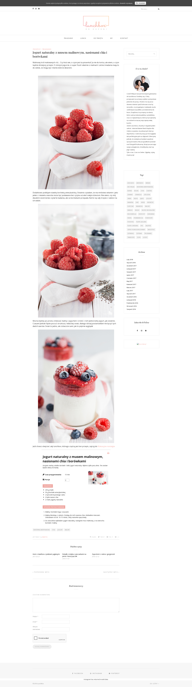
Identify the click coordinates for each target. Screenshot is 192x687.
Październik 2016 (132, 303)
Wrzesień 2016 (132, 306)
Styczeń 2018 (131, 263)
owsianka (150, 214)
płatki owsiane (133, 225)
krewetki (150, 202)
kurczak (131, 206)
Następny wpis (111, 572)
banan (148, 183)
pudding (131, 222)
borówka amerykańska (42, 530)
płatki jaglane (141, 222)
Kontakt (124, 38)
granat (130, 194)
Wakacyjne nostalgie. (106, 446)
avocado (131, 183)
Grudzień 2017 (131, 266)
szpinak (139, 233)
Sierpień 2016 (131, 309)
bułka (136, 190)
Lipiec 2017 (130, 275)
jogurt (60, 530)
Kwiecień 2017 (131, 284)
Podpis (35, 616)
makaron (139, 206)
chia (53, 530)
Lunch (83, 38)
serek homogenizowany (136, 229)
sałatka (148, 225)
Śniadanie (68, 38)
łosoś (145, 237)
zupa (138, 237)
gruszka (147, 194)
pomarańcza (138, 218)
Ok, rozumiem (140, 3)
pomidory (149, 218)
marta (45, 537)
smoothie (151, 229)
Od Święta (98, 38)
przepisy (37, 49)
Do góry (154, 684)
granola (138, 194)
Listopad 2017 (131, 269)
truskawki (148, 233)
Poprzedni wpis (41, 572)
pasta (129, 218)
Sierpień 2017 (131, 272)
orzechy (142, 214)
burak (130, 190)
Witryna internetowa (36, 628)
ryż (142, 225)
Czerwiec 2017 (131, 278)
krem (143, 202)
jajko (142, 198)
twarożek (131, 237)
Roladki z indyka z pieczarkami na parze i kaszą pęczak (74, 555)
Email (35, 622)
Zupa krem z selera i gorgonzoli (103, 554)
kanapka (130, 202)
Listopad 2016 (131, 300)
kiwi (137, 202)
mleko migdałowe (148, 210)
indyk (136, 198)
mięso (137, 210)
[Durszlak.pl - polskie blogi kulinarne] (141, 344)
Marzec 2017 (131, 287)
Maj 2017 (130, 281)
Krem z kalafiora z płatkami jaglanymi (46, 554)
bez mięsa (131, 187)
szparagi (131, 233)
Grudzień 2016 (131, 297)
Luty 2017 (130, 291)
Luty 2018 (130, 260)
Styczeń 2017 (131, 294)
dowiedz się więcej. (126, 3)
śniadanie (46, 49)
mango (130, 210)
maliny (67, 530)
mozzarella (132, 214)
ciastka (149, 190)
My (111, 38)
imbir (129, 198)
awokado (140, 183)
